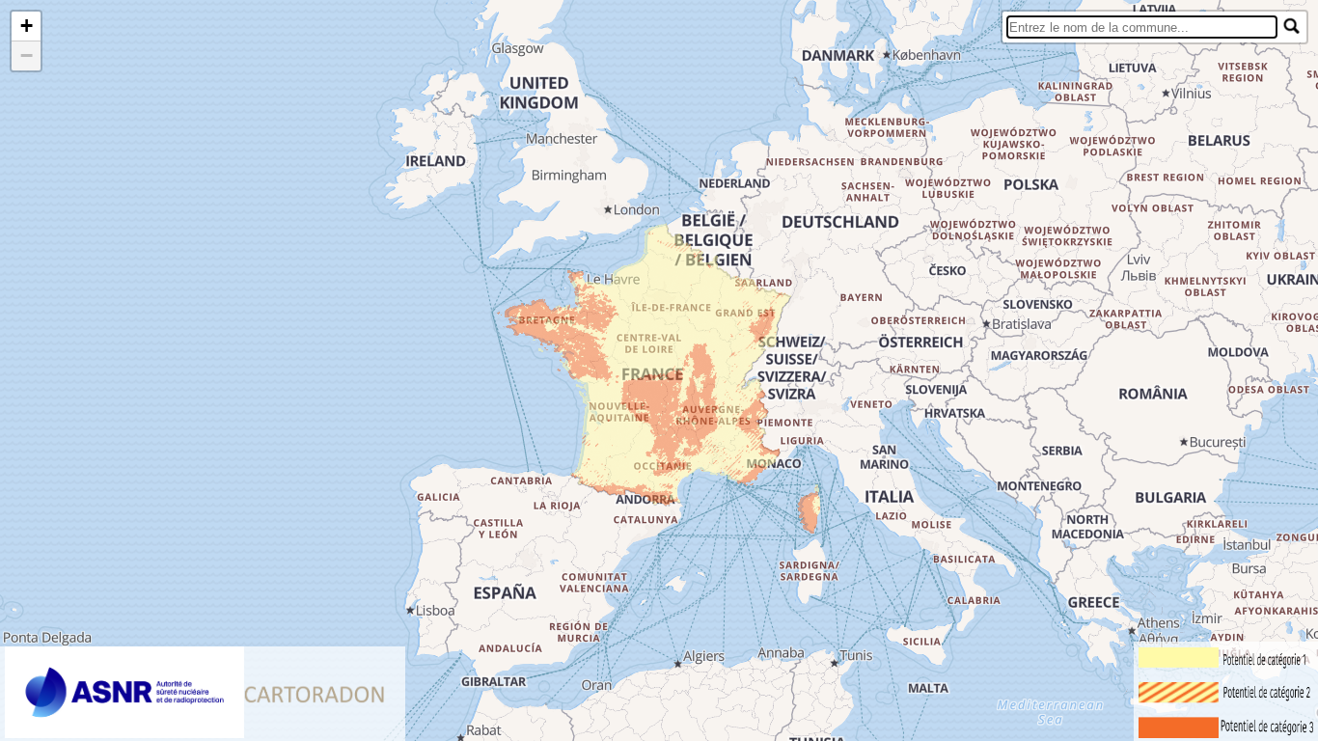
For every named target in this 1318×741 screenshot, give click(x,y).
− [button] (26, 55)
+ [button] (26, 26)
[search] (1141, 27)
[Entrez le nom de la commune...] (1291, 26)
